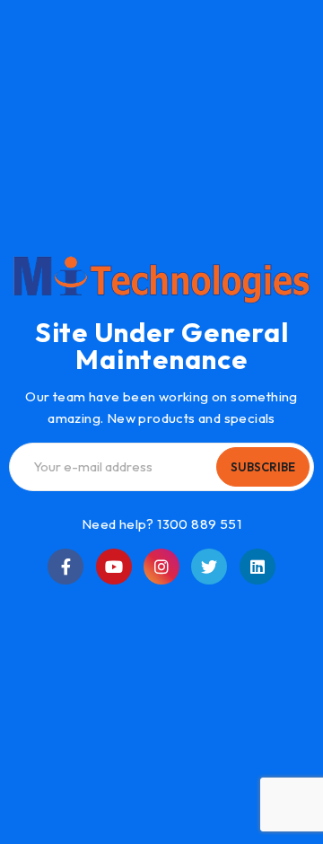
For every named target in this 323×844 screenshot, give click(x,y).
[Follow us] (209, 567)
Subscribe (263, 467)
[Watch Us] (114, 567)
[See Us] (161, 567)
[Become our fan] (65, 567)
